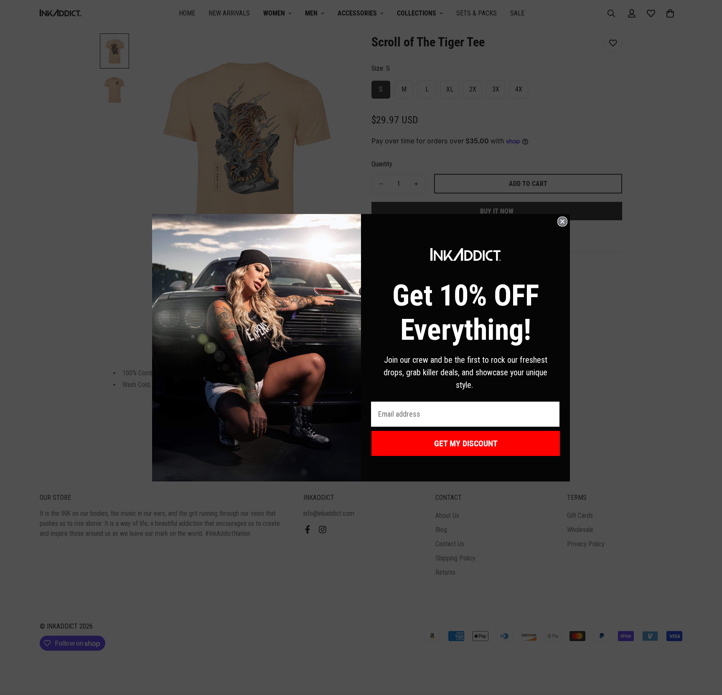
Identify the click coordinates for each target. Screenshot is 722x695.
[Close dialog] (562, 221)
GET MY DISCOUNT (466, 443)
